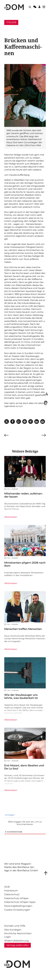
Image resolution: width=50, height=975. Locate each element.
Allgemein (9, 27)
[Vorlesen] (45, 403)
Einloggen (10, 815)
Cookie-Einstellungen (17, 909)
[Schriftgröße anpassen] (45, 394)
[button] (6, 421)
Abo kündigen (12, 929)
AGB (7, 886)
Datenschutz (11, 894)
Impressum (11, 890)
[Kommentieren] (34, 7)
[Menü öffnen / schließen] (44, 7)
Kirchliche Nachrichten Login (18, 935)
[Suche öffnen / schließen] (30, 7)
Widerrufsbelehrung (16, 940)
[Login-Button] (39, 7)
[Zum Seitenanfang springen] (45, 873)
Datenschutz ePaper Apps (19, 902)
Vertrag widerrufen (17, 945)
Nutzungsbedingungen (18, 905)
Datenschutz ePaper (16, 898)
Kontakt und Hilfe (14, 925)
